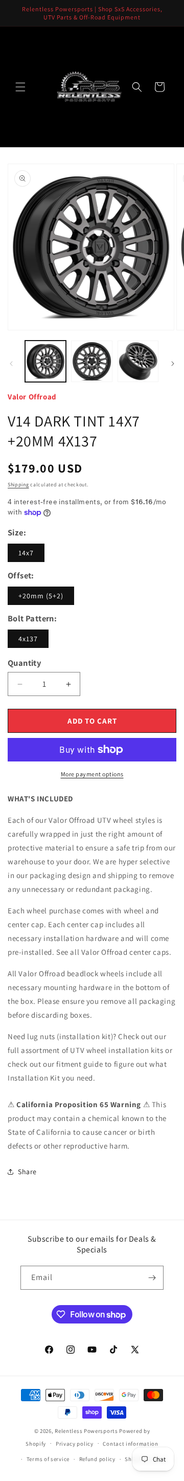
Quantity (24, 662)
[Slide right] (173, 363)
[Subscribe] (152, 1278)
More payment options (92, 774)
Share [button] (27, 1171)
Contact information (130, 1443)
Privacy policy (75, 1443)
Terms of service (48, 1459)
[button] (20, 87)
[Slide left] (11, 363)
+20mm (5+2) (40, 595)
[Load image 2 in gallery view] (91, 361)
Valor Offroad (32, 396)
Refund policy (97, 1459)
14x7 (26, 552)
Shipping (18, 484)
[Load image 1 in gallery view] (45, 361)
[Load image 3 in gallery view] (138, 361)
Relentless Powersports (86, 1430)
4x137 (28, 638)
